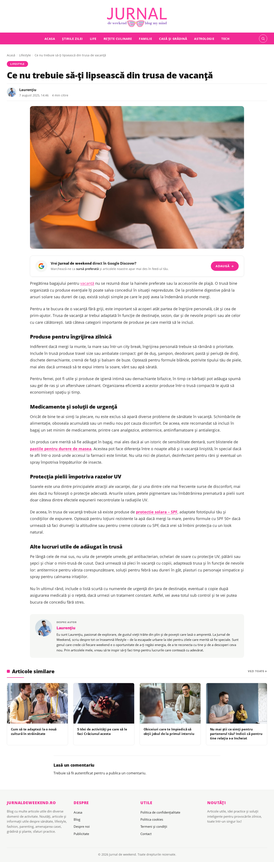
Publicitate (81, 834)
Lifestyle (25, 55)
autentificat (84, 773)
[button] (263, 38)
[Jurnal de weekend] (137, 17)
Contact (146, 834)
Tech (225, 38)
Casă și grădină (173, 38)
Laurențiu (27, 89)
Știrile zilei (72, 38)
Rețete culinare (118, 38)
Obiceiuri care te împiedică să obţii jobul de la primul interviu (169, 731)
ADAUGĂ (225, 266)
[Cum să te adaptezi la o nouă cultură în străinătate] (37, 703)
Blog (77, 819)
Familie (145, 38)
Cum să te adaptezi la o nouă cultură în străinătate (34, 731)
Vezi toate (256, 671)
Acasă (11, 55)
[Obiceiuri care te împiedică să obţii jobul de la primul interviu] (170, 703)
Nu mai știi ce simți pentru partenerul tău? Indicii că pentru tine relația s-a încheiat (236, 734)
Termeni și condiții (153, 826)
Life (93, 38)
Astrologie (204, 38)
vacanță (87, 283)
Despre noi (82, 826)
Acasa (50, 38)
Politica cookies (151, 819)
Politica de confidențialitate (160, 812)
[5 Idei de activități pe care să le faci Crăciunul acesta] (103, 703)
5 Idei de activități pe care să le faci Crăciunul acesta (102, 731)
